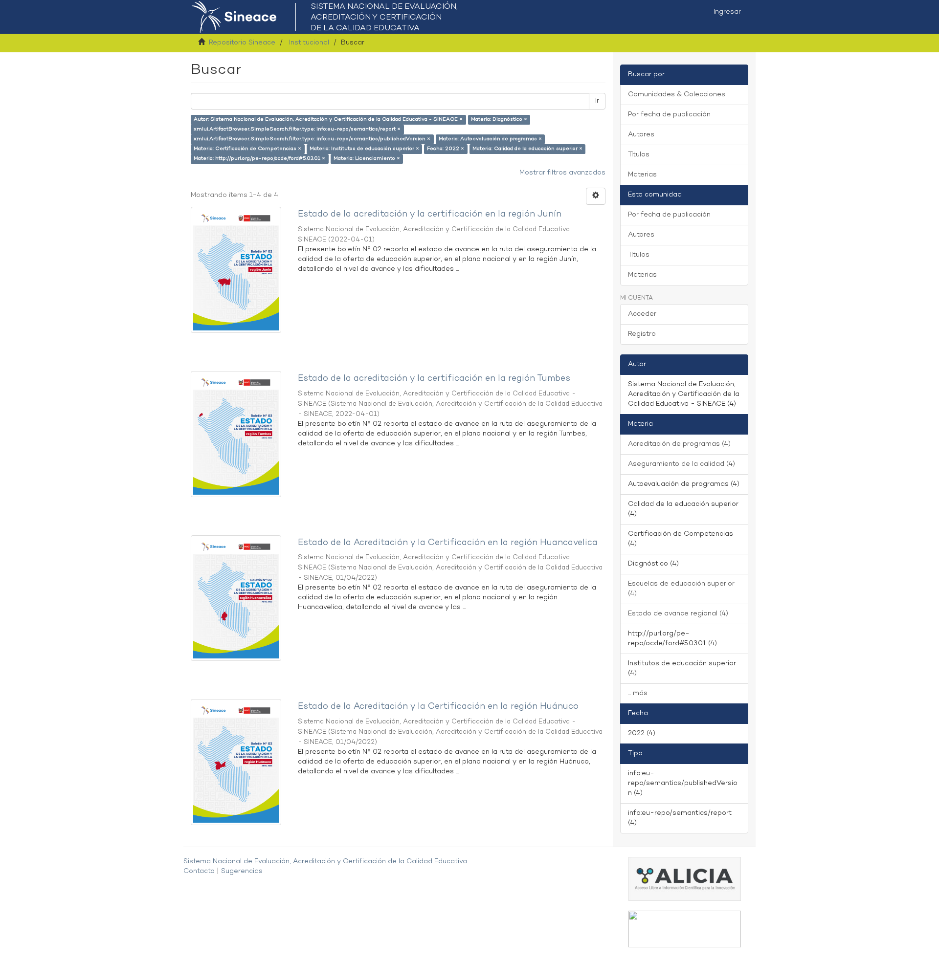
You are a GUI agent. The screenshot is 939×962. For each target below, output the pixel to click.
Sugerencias (242, 871)
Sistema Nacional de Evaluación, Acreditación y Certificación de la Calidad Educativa (325, 861)
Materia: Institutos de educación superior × (364, 149)
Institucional (309, 42)
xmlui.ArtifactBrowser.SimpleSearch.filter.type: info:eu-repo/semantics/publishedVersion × (312, 139)
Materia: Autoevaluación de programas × (490, 139)
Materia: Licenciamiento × (367, 158)
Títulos (638, 154)
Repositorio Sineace (242, 42)
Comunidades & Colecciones (676, 94)
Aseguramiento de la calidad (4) (681, 464)
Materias (642, 174)
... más (638, 693)
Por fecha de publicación (669, 114)
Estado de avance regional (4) (678, 613)
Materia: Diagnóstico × (499, 119)
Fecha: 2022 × (445, 149)
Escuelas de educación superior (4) (681, 588)
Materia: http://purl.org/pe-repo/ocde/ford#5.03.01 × (259, 158)
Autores (641, 134)
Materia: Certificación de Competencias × (247, 149)
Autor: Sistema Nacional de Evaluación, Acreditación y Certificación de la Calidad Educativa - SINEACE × (328, 119)
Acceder (642, 314)
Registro (642, 334)
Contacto (199, 871)
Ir (597, 101)
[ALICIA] (684, 878)
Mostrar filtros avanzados (562, 172)
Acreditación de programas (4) (679, 444)
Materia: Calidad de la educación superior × (527, 149)
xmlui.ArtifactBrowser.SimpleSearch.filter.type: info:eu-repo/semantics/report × (297, 129)
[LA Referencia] (684, 929)
